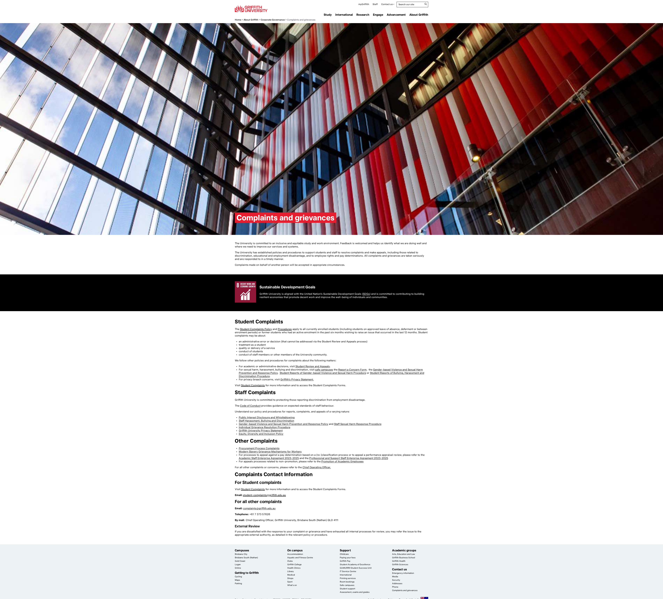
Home (238, 19)
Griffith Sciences (400, 564)
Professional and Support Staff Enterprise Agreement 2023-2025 (348, 458)
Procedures (285, 329)
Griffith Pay (345, 561)
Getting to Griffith (247, 572)
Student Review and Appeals (312, 366)
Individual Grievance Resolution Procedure (264, 427)
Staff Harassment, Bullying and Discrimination (266, 420)
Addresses (397, 583)
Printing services (348, 578)
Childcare (344, 554)
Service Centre (348, 571)
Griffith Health (398, 561)
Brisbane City (241, 554)
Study (328, 14)
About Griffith (418, 14)
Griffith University (251, 8)
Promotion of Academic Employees (342, 461)
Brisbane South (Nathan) (246, 557)
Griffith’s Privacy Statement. (297, 379)
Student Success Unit (356, 568)
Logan (238, 564)
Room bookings (347, 582)
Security (396, 580)
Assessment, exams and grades (354, 592)
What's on (292, 585)
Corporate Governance (273, 19)
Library (290, 571)
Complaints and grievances (404, 590)
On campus (295, 550)
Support (345, 550)
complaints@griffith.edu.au (259, 508)
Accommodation (295, 554)
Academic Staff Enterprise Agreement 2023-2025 (269, 458)
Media (395, 576)
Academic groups (404, 550)
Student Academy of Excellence (355, 564)
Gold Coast (240, 561)
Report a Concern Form (352, 369)
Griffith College (294, 564)
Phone (395, 587)
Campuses (242, 550)
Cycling (238, 576)
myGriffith (363, 4)
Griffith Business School (403, 557)
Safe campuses (347, 585)
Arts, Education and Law (403, 554)
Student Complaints (253, 385)
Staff (375, 4)
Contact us (387, 4)
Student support (347, 588)
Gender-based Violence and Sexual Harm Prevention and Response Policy (283, 424)
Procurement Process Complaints (259, 448)
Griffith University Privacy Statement (261, 430)
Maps (237, 580)
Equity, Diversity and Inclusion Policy (261, 433)
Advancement (396, 14)
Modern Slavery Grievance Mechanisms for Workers (270, 451)
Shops (290, 578)
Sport (289, 582)
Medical (291, 575)
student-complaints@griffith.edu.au (264, 495)
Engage (378, 14)
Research (362, 14)
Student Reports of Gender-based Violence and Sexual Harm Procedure (323, 372)
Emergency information (403, 573)
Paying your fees (347, 557)
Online (238, 568)
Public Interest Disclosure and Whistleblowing (267, 417)
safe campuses (324, 369)
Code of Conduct (250, 405)
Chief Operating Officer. (316, 467)
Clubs (290, 561)
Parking (238, 583)
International (344, 14)
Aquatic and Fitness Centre (300, 557)
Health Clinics (293, 568)
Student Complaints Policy (256, 329)
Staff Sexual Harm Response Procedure (357, 424)
